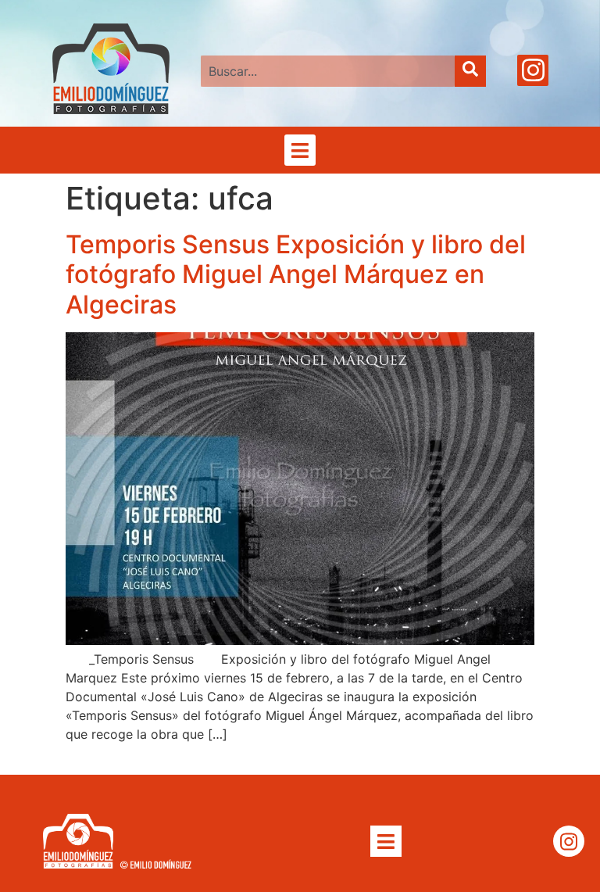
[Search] (470, 71)
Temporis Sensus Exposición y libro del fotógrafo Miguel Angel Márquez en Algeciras (296, 274)
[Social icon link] (532, 70)
